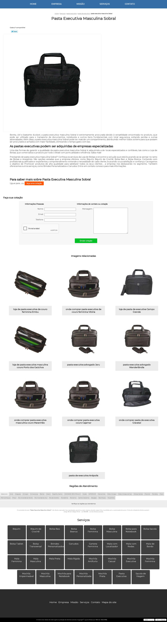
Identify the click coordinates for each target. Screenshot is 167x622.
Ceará (48, 494)
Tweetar (14, 31)
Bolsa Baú (54, 529)
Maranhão (101, 494)
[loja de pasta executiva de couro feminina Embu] (30, 284)
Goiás (85, 494)
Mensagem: (88, 209)
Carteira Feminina (93, 545)
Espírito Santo (57, 494)
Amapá (25, 494)
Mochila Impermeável (26, 574)
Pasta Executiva (121, 574)
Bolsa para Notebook (131, 530)
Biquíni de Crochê (35, 530)
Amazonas (34, 494)
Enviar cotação (86, 241)
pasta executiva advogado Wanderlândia (137, 366)
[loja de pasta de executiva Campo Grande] (136, 284)
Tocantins (111, 498)
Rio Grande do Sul (41, 498)
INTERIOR (92, 494)
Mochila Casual (112, 560)
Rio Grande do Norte (25, 498)
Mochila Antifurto (93, 560)
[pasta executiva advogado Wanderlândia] (136, 340)
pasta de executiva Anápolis (83, 475)
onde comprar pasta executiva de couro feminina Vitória (83, 310)
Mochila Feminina (150, 560)
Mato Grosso (111, 494)
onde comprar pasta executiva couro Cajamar (83, 421)
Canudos (73, 544)
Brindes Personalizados (56, 545)
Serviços (105, 4)
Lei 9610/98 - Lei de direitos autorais (92, 511)
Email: (41, 214)
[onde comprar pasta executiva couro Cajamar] (83, 395)
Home (33, 4)
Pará (161, 494)
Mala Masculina (35, 560)
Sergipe (93, 498)
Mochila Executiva (131, 560)
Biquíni (16, 529)
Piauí (14, 498)
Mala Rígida (74, 558)
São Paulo (102, 498)
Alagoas (18, 494)
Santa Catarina (83, 498)
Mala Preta (54, 558)
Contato (130, 4)
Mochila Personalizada (84, 574)
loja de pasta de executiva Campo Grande (137, 310)
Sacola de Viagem (141, 574)
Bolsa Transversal (35, 545)
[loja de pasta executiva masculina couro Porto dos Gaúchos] (30, 340)
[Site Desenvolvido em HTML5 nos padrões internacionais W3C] (149, 620)
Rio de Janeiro (54, 498)
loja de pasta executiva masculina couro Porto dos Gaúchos (30, 366)
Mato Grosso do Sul (125, 494)
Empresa (56, 4)
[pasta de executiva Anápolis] (83, 450)
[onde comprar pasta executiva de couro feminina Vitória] (83, 284)
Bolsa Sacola (150, 529)
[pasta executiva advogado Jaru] (83, 340)
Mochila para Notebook (64, 574)
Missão (81, 4)
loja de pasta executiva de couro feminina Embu (30, 310)
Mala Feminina (16, 560)
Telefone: (40, 220)
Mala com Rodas (131, 545)
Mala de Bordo (150, 545)
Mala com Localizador (112, 545)
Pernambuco (5, 498)
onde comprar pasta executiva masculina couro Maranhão (30, 421)
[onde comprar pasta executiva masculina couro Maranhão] (30, 395)
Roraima (73, 498)
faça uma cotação (34, 183)
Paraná (147, 494)
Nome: (41, 209)
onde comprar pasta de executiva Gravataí (137, 421)
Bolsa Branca (74, 530)
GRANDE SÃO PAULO (72, 494)
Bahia (42, 494)
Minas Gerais (138, 494)
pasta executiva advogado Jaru (83, 364)
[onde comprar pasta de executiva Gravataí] (136, 395)
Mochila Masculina (45, 574)
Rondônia (64, 498)
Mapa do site (109, 602)
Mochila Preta (102, 574)
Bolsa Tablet (16, 544)
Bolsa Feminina (93, 530)
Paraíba (155, 494)
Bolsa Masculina (111, 530)
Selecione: (4, 494)
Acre (11, 494)
